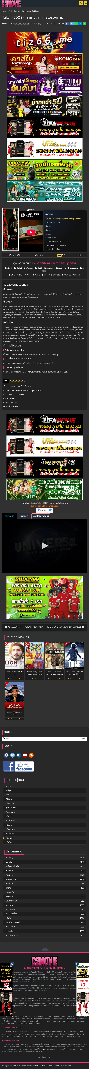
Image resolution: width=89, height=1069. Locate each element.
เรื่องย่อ (47, 230)
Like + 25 (43, 510)
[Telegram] (80, 23)
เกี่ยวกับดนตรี (11, 909)
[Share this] (67, 23)
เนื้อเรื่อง (48, 234)
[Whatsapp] (76, 23)
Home (4, 11)
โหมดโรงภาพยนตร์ (41, 516)
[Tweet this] (72, 23)
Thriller (37, 275)
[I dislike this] (50, 510)
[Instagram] (18, 755)
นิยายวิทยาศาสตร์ (13, 922)
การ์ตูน (8, 790)
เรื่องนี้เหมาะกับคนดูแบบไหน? (56, 245)
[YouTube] (25, 755)
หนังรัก (8, 918)
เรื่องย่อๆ (48, 226)
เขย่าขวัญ (10, 931)
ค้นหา (83, 739)
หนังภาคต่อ (62, 268)
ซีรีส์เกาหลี (10, 803)
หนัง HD (10, 11)
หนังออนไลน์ (10, 1016)
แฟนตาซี (9, 897)
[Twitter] (12, 755)
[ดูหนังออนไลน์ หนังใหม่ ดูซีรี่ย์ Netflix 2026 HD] (11, 5)
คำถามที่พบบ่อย (50, 238)
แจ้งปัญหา (23, 516)
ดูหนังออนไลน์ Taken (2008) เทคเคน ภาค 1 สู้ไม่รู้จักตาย (63, 219)
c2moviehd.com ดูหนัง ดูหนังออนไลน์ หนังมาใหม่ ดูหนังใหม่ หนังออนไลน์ (44, 1066)
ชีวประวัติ (9, 871)
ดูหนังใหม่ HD (11, 808)
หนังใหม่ (9, 838)
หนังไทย (9, 842)
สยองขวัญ (10, 905)
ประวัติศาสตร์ (11, 901)
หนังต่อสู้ (19, 268)
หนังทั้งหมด (29, 268)
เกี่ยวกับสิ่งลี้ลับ (11, 914)
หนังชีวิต (9, 884)
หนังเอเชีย (10, 834)
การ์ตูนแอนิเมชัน (12, 866)
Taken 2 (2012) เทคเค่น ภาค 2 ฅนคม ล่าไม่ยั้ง (64, 627)
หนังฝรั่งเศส (50, 268)
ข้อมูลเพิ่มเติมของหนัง (52, 223)
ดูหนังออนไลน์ (55, 275)
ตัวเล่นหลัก (9, 516)
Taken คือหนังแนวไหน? (54, 241)
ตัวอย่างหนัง (11, 812)
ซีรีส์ (7, 795)
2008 (18, 255)
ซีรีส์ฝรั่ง (9, 799)
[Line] (84, 23)
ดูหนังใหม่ (73, 1034)
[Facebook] (6, 755)
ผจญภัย (9, 862)
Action (12, 275)
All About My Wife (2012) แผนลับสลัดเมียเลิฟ (25, 627)
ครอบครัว (10, 892)
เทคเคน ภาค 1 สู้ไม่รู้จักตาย (71, 275)
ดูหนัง (45, 275)
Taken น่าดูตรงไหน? (53, 249)
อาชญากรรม (73, 268)
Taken (28, 275)
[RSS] (31, 755)
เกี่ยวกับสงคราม (12, 935)
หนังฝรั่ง (40, 268)
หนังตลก (9, 875)
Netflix (8, 786)
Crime (21, 275)
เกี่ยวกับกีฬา (10, 927)
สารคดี (8, 888)
